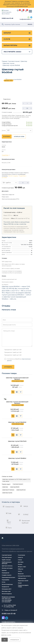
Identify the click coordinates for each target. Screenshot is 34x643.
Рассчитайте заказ (12, 52)
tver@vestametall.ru (25, 19)
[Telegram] (31, 17)
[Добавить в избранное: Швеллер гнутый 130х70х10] (20, 452)
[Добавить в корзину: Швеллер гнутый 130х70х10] (13, 452)
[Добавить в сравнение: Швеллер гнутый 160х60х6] (16, 434)
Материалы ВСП (6, 589)
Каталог (7, 33)
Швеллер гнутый (7, 492)
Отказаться (14, 639)
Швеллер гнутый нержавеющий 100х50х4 (17, 402)
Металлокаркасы (7, 593)
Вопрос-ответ (22, 566)
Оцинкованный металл (8, 577)
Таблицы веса (22, 578)
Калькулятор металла (24, 576)
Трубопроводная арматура (7, 562)
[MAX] (3, 617)
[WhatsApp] (28, 17)
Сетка (3, 582)
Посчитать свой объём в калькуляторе (16, 222)
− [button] (23, 103)
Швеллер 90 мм (21, 490)
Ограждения (5, 572)
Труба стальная (6, 559)
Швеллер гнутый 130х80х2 (17, 458)
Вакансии (20, 573)
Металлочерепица (7, 584)
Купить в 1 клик (19, 136)
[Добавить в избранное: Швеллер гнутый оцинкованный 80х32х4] (20, 392)
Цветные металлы (7, 565)
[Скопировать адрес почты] (31, 19)
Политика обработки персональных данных (17, 551)
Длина (4, 130)
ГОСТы (20, 571)
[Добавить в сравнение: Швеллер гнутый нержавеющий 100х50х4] (16, 416)
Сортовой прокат (18, 484)
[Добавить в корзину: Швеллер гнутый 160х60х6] (13, 434)
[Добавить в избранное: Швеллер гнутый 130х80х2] (20, 469)
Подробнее (5, 155)
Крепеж (4, 570)
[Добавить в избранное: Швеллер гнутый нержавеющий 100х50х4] (20, 416)
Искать (30, 24)
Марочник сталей (23, 580)
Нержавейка (5, 579)
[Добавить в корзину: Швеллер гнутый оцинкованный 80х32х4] (13, 392)
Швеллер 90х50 (14, 487)
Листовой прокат (7, 557)
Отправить (8, 367)
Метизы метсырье (7, 568)
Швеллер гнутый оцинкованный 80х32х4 (17, 378)
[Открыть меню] (30, 11)
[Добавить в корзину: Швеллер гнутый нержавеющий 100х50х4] (13, 416)
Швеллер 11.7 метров (8, 490)
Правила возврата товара (23, 586)
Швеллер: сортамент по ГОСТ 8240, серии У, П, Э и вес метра (16, 480)
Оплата (20, 564)
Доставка (20, 562)
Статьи (20, 559)
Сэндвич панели (6, 575)
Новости (20, 557)
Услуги (7, 39)
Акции (20, 583)
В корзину (6, 136)
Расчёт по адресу (13, 176)
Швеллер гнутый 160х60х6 (17, 422)
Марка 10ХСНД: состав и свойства (15, 224)
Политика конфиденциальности (13, 549)
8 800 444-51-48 (7, 18)
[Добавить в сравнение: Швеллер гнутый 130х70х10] (16, 452)
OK (5, 639)
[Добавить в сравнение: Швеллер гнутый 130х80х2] (16, 469)
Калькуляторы (10, 45)
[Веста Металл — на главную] (8, 12)
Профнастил (5, 586)
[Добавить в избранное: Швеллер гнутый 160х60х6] (20, 434)
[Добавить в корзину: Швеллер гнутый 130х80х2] (13, 469)
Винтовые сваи (6, 591)
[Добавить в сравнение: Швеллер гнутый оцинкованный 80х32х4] (16, 392)
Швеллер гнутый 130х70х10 (17, 441)
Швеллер (5, 487)
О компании (21, 555)
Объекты (20, 569)
